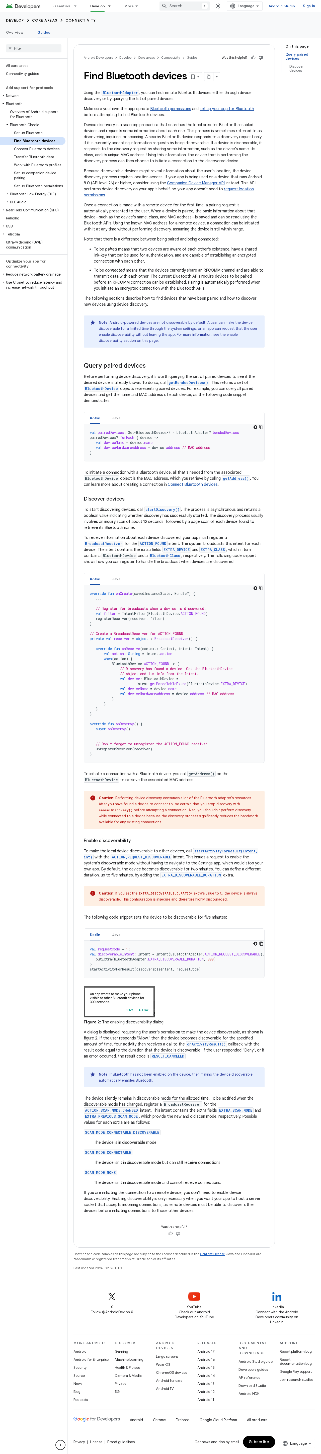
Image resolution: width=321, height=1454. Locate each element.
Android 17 (206, 1351)
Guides (43, 32)
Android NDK (248, 1393)
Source (79, 1375)
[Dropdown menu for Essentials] (77, 6)
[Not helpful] (261, 57)
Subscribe (259, 1441)
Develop (97, 6)
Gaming (121, 1351)
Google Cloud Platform (218, 1420)
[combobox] (184, 6)
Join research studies (296, 1379)
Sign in (309, 6)
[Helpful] (253, 57)
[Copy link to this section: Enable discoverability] (136, 841)
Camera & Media (128, 1375)
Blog (77, 1391)
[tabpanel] (174, 442)
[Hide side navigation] (60, 1445)
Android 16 (206, 1359)
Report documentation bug (296, 1361)
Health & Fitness (127, 1367)
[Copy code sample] (261, 427)
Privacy (120, 1383)
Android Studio (282, 6)
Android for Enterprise (91, 1359)
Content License (212, 1254)
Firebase (183, 1420)
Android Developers (98, 57)
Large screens (167, 1356)
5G (117, 1391)
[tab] (95, 418)
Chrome (159, 1420)
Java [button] (116, 418)
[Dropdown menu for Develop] (111, 6)
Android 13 (205, 1383)
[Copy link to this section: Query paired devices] (151, 366)
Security (80, 1367)
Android (80, 1351)
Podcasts (80, 1399)
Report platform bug (296, 1351)
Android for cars (169, 1380)
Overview (14, 32)
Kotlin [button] (95, 418)
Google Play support (296, 1371)
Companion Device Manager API (196, 183)
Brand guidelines (121, 1442)
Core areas (44, 20)
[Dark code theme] (255, 427)
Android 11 (205, 1399)
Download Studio (252, 1385)
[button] (32, 96)
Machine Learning (129, 1359)
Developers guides (253, 1369)
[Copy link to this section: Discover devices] (130, 499)
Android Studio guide (255, 1361)
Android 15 (206, 1367)
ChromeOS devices (171, 1372)
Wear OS (163, 1364)
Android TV (165, 1388)
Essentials (61, 6)
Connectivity (80, 20)
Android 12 (206, 1391)
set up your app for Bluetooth (227, 108)
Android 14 (206, 1375)
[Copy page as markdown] (208, 76)
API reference (249, 1377)
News (77, 1383)
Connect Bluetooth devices (193, 484)
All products (257, 1420)
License (96, 1442)
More (129, 6)
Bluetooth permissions (170, 108)
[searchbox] (33, 48)
